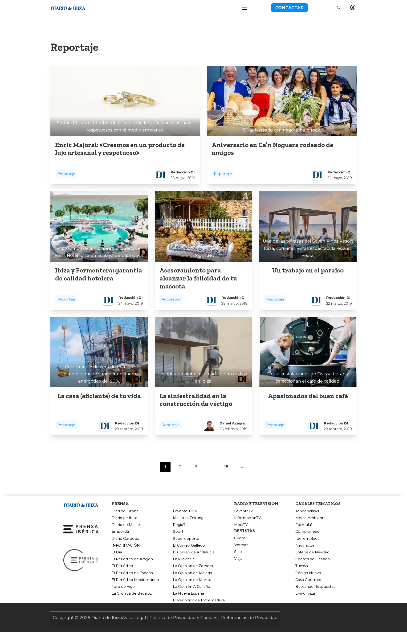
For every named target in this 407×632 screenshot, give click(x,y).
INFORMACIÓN (126, 545)
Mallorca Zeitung (188, 518)
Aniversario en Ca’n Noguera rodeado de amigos (272, 149)
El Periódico (122, 566)
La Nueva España (188, 593)
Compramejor (308, 531)
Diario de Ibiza (124, 518)
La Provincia (184, 559)
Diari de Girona (125, 511)
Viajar (239, 558)
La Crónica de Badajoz (132, 593)
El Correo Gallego (189, 545)
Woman (241, 545)
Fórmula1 (303, 525)
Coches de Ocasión (312, 559)
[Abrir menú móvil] (244, 8)
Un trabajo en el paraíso (308, 270)
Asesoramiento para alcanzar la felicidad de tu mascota (198, 278)
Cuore (239, 538)
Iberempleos (307, 538)
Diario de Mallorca (128, 525)
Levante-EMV (185, 511)
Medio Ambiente (310, 518)
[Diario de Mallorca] (81, 504)
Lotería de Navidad (312, 552)
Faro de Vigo (123, 586)
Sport (178, 531)
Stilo (238, 552)
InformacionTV (247, 518)
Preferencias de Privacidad (249, 617)
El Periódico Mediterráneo (135, 580)
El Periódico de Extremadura (199, 600)
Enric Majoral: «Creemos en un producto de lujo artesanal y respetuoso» (120, 149)
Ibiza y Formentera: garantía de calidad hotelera (98, 274)
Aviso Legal (134, 617)
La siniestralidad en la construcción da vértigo (195, 400)
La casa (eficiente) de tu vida (99, 396)
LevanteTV (243, 511)
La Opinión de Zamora (193, 566)
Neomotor (305, 545)
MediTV (241, 525)
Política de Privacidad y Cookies (183, 617)
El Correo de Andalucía (194, 552)
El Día (117, 552)
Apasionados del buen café (308, 396)
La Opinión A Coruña (191, 586)
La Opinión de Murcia (192, 580)
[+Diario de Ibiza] (68, 7)
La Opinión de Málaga (192, 573)
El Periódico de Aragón (132, 559)
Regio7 (179, 525)
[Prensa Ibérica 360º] (81, 559)
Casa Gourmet (308, 580)
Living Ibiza (305, 593)
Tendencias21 (307, 511)
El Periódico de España (132, 573)
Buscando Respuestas (315, 586)
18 (226, 466)
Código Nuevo (308, 573)
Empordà (120, 531)
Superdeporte (186, 538)
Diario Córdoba (125, 538)
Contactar (289, 7)
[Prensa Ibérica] (81, 528)
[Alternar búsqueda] (339, 7)
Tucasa (301, 566)
